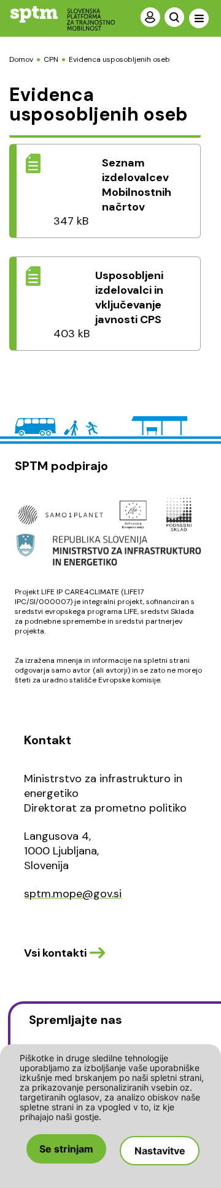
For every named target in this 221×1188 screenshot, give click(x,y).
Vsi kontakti (55, 953)
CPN (51, 59)
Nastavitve (159, 1151)
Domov (21, 59)
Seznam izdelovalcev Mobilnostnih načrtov (136, 184)
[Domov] (52, 18)
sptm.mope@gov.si (73, 893)
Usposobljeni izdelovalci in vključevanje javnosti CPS (129, 297)
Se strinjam (66, 1149)
